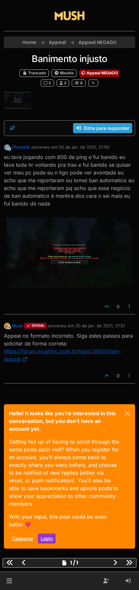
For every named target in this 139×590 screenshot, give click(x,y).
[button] (9, 580)
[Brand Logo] (69, 15)
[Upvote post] (106, 306)
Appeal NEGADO (102, 72)
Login (47, 538)
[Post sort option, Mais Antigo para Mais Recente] (12, 128)
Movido (66, 72)
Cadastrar (22, 538)
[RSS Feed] (93, 83)
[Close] (127, 413)
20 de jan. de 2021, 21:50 (84, 147)
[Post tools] (129, 306)
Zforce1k (21, 147)
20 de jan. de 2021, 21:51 (100, 325)
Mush (17, 325)
